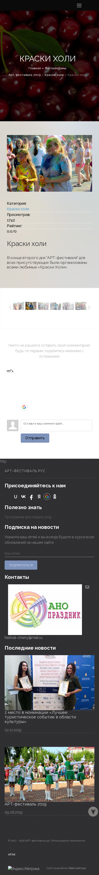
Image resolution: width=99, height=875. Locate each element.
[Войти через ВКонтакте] (24, 386)
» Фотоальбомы (54, 68)
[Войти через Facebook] (24, 393)
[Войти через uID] (24, 379)
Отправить (35, 438)
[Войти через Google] (24, 407)
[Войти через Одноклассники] (24, 414)
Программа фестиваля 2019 (28, 517)
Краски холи (54, 75)
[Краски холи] (49, 163)
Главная (35, 68)
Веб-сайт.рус (77, 868)
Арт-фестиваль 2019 (25, 75)
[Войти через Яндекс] (24, 400)
